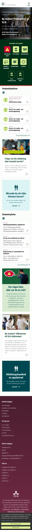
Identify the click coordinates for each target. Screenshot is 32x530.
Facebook (4, 475)
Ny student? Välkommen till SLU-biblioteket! (15, 335)
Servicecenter (5, 416)
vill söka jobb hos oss (8, 435)
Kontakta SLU (6, 509)
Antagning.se (5, 447)
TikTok (3, 478)
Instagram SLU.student (8, 470)
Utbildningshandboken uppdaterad (14, 225)
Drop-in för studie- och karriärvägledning (16, 110)
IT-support (4, 413)
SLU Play (4, 481)
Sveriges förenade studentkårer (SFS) (12, 455)
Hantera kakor (25, 509)
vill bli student (5, 427)
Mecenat (4, 453)
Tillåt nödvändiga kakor (15, 523)
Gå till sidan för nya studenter (10, 32)
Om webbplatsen (15, 509)
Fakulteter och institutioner (9, 408)
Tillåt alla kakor (15, 527)
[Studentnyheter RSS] (16, 218)
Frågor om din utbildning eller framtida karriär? (15, 160)
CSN (3, 450)
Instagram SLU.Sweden (8, 467)
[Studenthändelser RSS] (16, 92)
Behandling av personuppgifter (16, 511)
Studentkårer (5, 411)
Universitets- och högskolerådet (10, 458)
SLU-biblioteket (6, 405)
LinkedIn (4, 473)
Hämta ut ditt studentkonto (9, 34)
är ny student (5, 425)
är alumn (4, 433)
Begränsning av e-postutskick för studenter (13, 253)
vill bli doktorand (6, 430)
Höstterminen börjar (15, 102)
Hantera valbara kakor (7, 520)
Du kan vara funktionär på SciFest (13, 238)
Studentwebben (11, 5)
